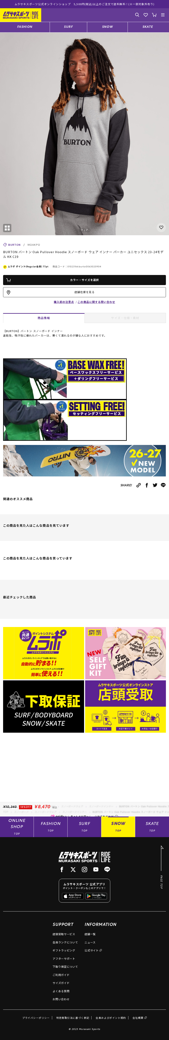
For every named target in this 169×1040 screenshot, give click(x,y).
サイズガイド (61, 983)
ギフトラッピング (64, 950)
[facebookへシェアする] (146, 485)
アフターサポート (64, 958)
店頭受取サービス (64, 934)
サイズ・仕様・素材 (125, 318)
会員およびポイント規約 (111, 1017)
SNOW (107, 27)
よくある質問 (61, 991)
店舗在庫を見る (84, 292)
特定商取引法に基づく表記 (72, 1017)
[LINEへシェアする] (163, 485)
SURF (68, 27)
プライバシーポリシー (36, 1017)
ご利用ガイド (61, 975)
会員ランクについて (65, 942)
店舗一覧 (90, 934)
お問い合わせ (61, 999)
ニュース (90, 942)
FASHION (25, 27)
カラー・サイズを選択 (84, 280)
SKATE (147, 27)
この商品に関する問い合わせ (96, 302)
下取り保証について (65, 967)
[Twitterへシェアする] (155, 485)
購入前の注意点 (64, 302)
